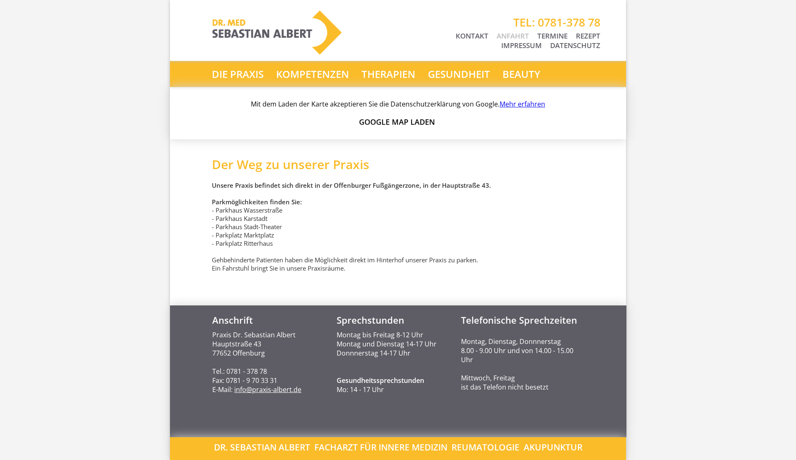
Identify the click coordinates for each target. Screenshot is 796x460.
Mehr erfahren (522, 104)
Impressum (521, 45)
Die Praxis (238, 74)
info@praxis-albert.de (267, 389)
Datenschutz (575, 45)
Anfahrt (513, 36)
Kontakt (472, 36)
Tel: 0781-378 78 (556, 22)
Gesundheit (459, 74)
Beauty (521, 74)
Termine (552, 36)
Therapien (388, 74)
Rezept (588, 36)
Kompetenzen (312, 74)
